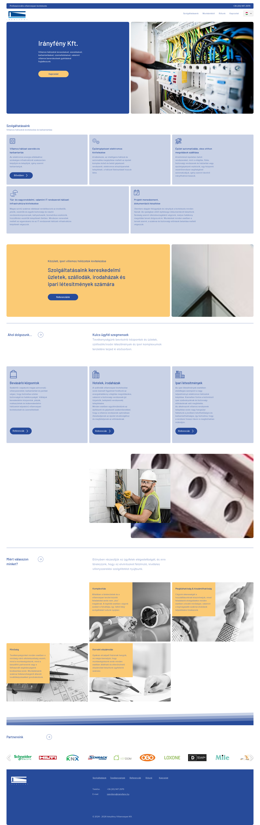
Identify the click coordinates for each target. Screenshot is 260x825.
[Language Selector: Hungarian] (248, 13)
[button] (23, 757)
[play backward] (9, 758)
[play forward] (251, 758)
